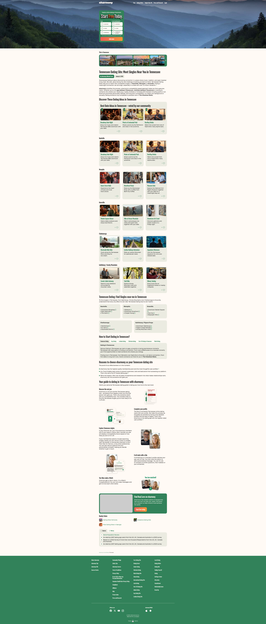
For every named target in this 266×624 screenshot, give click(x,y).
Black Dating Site (137, 573)
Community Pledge (116, 560)
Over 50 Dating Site (138, 587)
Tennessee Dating (104, 341)
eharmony (101, 552)
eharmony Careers (116, 567)
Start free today (140, 509)
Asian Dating (136, 577)
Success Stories (95, 570)
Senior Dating (137, 567)
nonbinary (106, 32)
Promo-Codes (115, 595)
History (112, 531)
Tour (134, 3)
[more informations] (115, 310)
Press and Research (158, 3)
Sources (104, 531)
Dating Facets (137, 563)
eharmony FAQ (94, 567)
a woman (106, 24)
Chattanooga (104, 63)
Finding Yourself (158, 570)
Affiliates (114, 588)
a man (105, 28)
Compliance (115, 585)
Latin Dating (136, 583)
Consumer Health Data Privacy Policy (121, 581)
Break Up (157, 590)
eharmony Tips (94, 563)
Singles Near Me (148, 3)
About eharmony (95, 560)
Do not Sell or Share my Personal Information (117, 577)
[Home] (106, 3)
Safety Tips (115, 563)
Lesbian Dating (122, 341)
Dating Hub (157, 567)
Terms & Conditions (116, 570)
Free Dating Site (137, 560)
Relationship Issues (159, 587)
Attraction (157, 580)
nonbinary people (117, 32)
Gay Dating (113, 341)
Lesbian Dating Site (138, 597)
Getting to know (158, 577)
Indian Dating (137, 590)
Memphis (154, 63)
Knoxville (138, 63)
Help (113, 591)
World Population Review (111, 535)
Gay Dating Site (137, 593)
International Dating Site (139, 580)
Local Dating (106, 552)
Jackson (121, 63)
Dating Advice (140, 3)
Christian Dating (132, 341)
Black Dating (157, 341)
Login (165, 3)
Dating (156, 573)
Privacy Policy (115, 573)
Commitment (158, 583)
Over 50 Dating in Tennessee (145, 341)
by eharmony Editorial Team (106, 76)
